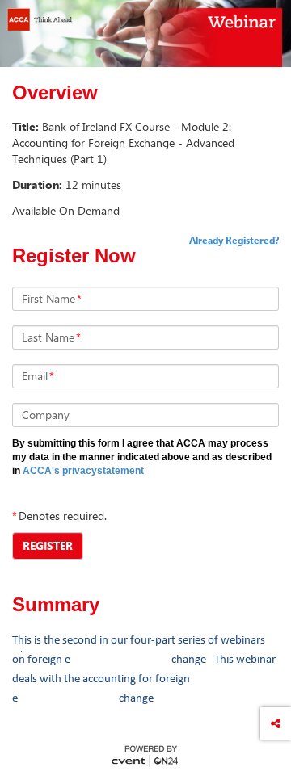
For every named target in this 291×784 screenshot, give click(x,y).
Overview (55, 93)
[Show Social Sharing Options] (275, 723)
